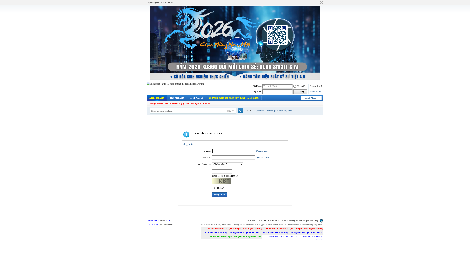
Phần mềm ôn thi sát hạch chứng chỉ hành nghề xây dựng (291, 220)
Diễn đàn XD (156, 97)
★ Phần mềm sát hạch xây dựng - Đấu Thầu (234, 97)
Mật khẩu (257, 91)
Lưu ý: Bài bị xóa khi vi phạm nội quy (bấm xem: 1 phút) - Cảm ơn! (180, 103)
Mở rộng (321, 2)
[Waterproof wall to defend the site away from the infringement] (321, 220)
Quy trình (260, 110)
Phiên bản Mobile (254, 220)
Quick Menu (310, 98)
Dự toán (269, 110)
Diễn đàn (231, 111)
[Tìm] (240, 111)
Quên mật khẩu (316, 86)
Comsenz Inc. (168, 224)
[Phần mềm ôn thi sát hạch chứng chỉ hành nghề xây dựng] (175, 83)
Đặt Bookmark (167, 2)
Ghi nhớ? (301, 86)
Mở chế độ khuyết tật (318, 2)
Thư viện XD (177, 97)
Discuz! (161, 220)
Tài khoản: (207, 151)
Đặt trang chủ (153, 2)
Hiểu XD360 (196, 97)
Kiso (160, 224)
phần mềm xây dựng (283, 110)
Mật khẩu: (207, 157)
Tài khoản (257, 86)
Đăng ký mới (316, 91)
